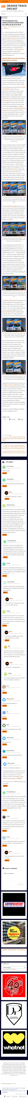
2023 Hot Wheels (12, 437)
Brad (5, 26)
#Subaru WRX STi (9, 300)
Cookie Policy (5, 1092)
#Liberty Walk (6, 312)
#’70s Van (15, 170)
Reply (4, 473)
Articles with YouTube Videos (16, 438)
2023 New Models (21, 437)
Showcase (13, 1083)
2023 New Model (12, 206)
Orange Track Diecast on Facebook (13, 949)
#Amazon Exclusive (12, 38)
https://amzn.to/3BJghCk (15, 778)
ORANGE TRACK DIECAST (17, 7)
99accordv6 (10, 699)
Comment (20, 884)
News (4, 17)
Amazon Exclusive (6, 438)
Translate (13, 969)
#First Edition (6, 100)
